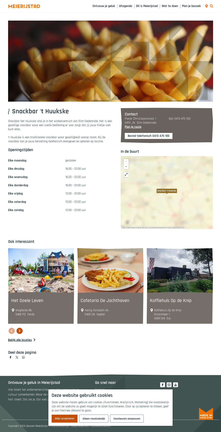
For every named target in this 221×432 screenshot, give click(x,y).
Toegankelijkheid (79, 426)
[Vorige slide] (12, 331)
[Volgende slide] (20, 331)
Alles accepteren (64, 418)
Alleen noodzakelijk (94, 418)
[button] (167, 193)
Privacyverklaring (59, 426)
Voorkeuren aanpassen (126, 418)
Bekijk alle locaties (20, 340)
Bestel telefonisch (140, 136)
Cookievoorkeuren (101, 426)
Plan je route (133, 127)
